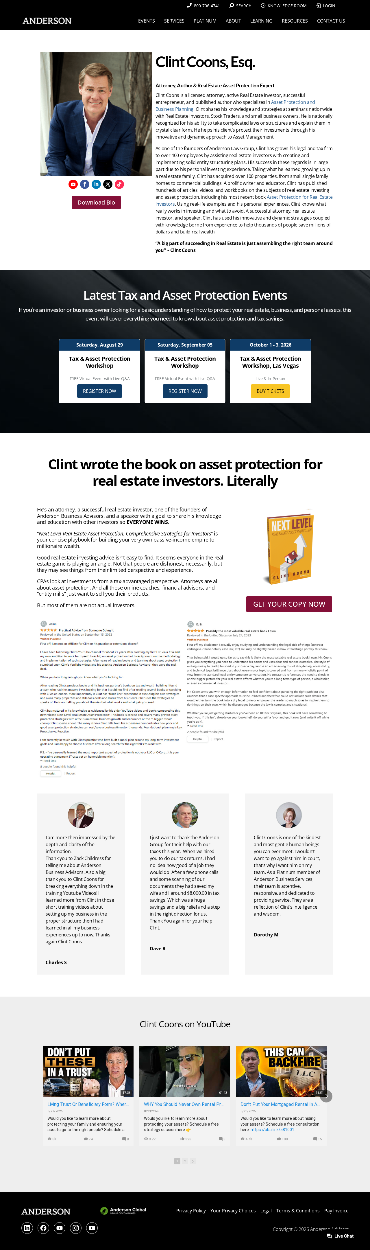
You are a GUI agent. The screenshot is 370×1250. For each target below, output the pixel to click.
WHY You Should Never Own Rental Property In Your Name (184, 1104)
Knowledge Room (287, 5)
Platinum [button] (205, 21)
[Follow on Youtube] (73, 184)
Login (329, 5)
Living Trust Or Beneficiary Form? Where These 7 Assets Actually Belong (88, 1104)
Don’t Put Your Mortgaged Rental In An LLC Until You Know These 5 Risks (281, 1104)
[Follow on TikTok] (119, 184)
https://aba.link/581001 (272, 1129)
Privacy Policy (191, 1210)
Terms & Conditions (298, 1210)
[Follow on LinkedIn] (96, 184)
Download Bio (96, 202)
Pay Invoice (336, 1210)
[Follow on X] (107, 184)
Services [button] (174, 21)
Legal (266, 1210)
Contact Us (331, 21)
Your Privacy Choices (233, 1210)
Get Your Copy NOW (289, 604)
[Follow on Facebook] (84, 184)
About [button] (233, 21)
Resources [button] (295, 21)
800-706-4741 (207, 5)
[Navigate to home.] (46, 20)
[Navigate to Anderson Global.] (123, 1214)
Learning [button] (261, 21)
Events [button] (146, 21)
